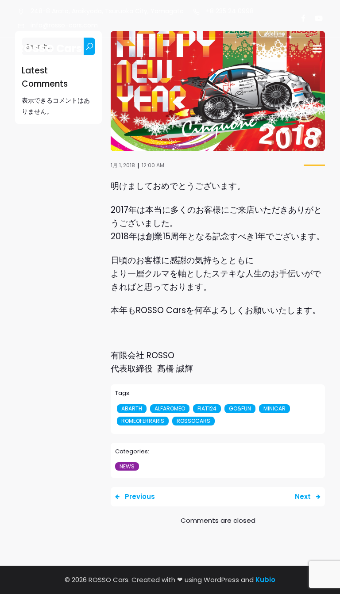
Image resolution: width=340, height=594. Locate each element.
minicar (274, 408)
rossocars (193, 421)
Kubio (265, 579)
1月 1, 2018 (123, 165)
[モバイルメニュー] (317, 49)
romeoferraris (142, 421)
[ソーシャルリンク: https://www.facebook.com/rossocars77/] (299, 18)
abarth (131, 408)
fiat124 (206, 408)
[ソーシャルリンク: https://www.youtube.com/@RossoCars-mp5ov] (315, 18)
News (127, 466)
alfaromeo (170, 408)
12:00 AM (153, 165)
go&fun (240, 408)
